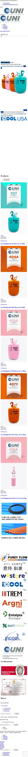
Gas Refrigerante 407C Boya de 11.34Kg (13, 434)
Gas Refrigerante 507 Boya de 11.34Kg (13, 244)
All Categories (4, 705)
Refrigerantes (4, 240)
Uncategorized (7, 708)
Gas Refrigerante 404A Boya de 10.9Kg (13, 307)
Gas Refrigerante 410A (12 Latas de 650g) (13, 498)
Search (17, 713)
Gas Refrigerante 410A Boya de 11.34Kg (13, 371)
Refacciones (6, 711)
